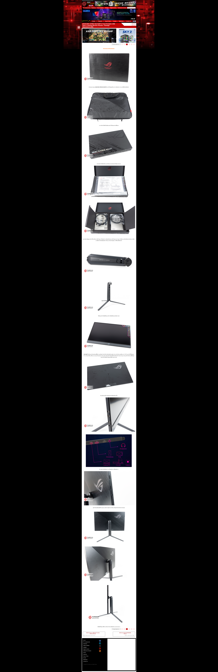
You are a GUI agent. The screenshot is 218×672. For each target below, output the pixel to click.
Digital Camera (86, 649)
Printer (84, 652)
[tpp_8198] (109, 581)
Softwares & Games (87, 650)
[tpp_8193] (109, 277)
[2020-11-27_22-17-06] (109, 467)
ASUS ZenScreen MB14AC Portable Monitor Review (93, 633)
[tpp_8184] (109, 85)
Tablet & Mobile (86, 645)
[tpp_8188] (109, 200)
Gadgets (85, 647)
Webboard (85, 659)
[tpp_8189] (109, 237)
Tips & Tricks (85, 656)
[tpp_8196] (109, 506)
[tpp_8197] (109, 544)
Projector (85, 654)
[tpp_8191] (109, 352)
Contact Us (85, 661)
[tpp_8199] (108, 625)
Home (84, 640)
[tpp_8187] (109, 162)
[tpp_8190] (109, 394)
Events (84, 657)
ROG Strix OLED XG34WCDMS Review (125, 633)
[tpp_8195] (109, 432)
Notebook (85, 643)
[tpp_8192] (109, 314)
